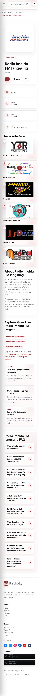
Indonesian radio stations (15, 341)
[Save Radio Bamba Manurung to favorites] (4, 206)
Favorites (7, 613)
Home (4, 12)
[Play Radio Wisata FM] (19, 168)
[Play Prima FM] (19, 189)
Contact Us (8, 635)
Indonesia (19, 12)
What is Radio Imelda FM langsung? (15, 447)
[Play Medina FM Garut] (19, 254)
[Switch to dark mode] (34, 4)
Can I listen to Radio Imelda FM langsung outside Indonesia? (15, 511)
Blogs (6, 618)
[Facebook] (5, 645)
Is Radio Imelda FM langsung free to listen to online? (16, 498)
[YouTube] (24, 645)
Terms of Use (8, 632)
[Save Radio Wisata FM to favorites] (4, 162)
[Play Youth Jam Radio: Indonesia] (19, 146)
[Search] (27, 4)
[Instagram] (15, 645)
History (6, 616)
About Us (7, 630)
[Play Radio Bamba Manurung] (19, 211)
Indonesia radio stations (15, 336)
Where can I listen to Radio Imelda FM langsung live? (15, 459)
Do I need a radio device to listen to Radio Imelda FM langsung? (14, 562)
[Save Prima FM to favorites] (4, 184)
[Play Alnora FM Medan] (19, 233)
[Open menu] (4, 4)
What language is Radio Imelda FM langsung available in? (17, 485)
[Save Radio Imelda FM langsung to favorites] (25, 79)
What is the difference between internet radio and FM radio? (16, 535)
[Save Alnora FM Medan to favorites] (4, 227)
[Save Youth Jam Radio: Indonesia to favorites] (4, 141)
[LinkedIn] (20, 645)
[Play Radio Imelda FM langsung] (7, 79)
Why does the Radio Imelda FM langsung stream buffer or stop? (16, 548)
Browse (6, 610)
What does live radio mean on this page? (15, 523)
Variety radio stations (14, 347)
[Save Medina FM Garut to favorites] (4, 249)
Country (11, 12)
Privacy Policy (9, 627)
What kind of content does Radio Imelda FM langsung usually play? (16, 472)
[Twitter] (10, 645)
